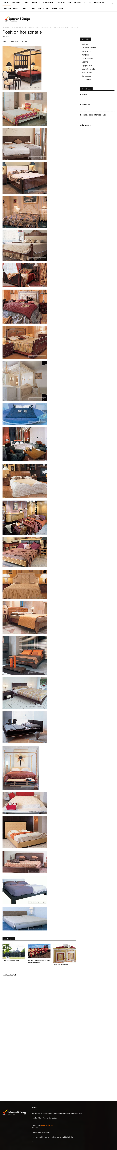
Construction (74, 3)
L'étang (87, 3)
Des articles (57, 8)
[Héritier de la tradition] (64, 953)
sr (63, 1137)
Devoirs (83, 94)
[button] (111, 3)
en (33, 1137)
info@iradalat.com (47, 1125)
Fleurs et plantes (32, 3)
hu (40, 1137)
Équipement (99, 3)
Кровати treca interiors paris (93, 115)
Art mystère (85, 125)
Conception (43, 8)
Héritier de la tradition (60, 964)
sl (60, 1137)
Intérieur (16, 3)
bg (72, 1137)
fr (32, 1142)
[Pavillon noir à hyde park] (14, 951)
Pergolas (60, 3)
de (36, 1142)
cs (46, 1137)
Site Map (35, 1127)
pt (38, 1142)
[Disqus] (39, 1005)
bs (66, 1137)
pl (48, 1137)
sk (58, 1137)
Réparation (48, 3)
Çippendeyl (85, 104)
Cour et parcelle (11, 8)
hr (43, 1137)
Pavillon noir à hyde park (11, 960)
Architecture (29, 8)
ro (55, 1137)
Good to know (9, 939)
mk (52, 1137)
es (41, 1142)
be (37, 1137)
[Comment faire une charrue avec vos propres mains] (39, 951)
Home (6, 3)
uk (69, 1137)
